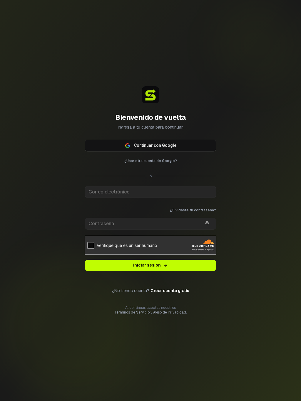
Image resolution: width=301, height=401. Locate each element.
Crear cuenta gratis (169, 290)
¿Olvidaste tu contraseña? (193, 210)
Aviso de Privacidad (169, 312)
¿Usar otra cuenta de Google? (150, 161)
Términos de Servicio (132, 312)
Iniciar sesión (147, 265)
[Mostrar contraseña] (207, 223)
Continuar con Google (155, 145)
